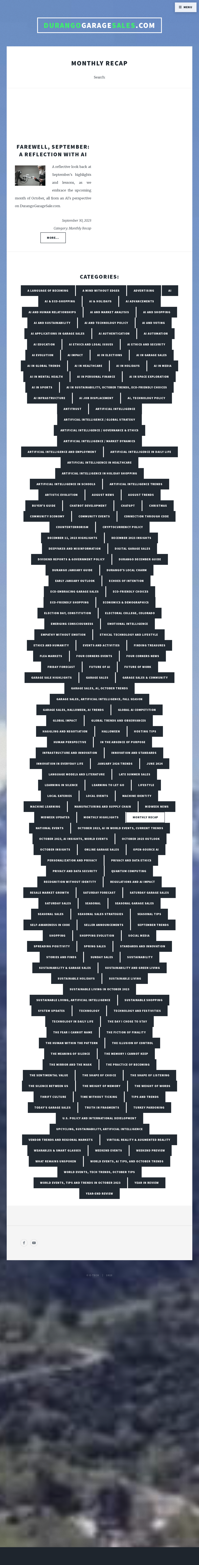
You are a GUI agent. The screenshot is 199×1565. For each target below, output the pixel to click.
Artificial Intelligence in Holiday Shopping (99, 473)
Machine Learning (45, 806)
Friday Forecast (61, 667)
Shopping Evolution (97, 935)
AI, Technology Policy (146, 398)
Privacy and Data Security (75, 871)
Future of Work (137, 667)
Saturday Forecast (99, 892)
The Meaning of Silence (70, 1054)
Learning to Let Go (108, 785)
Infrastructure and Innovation (69, 753)
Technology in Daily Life (73, 1021)
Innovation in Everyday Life (59, 763)
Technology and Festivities (137, 1011)
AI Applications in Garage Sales (58, 333)
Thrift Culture (53, 1097)
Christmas (158, 505)
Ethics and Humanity (51, 645)
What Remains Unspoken (55, 1161)
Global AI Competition (137, 710)
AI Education (44, 344)
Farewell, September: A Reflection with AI (53, 150)
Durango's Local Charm (127, 570)
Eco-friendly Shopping (69, 602)
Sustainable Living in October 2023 (99, 989)
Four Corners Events (94, 656)
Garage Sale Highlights (51, 677)
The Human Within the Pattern (72, 1043)
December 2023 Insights (131, 538)
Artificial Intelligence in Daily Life (140, 452)
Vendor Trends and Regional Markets (61, 1140)
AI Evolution (42, 355)
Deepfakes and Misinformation (75, 548)
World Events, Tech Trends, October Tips (99, 1172)
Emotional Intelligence (127, 624)
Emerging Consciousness (72, 624)
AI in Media (163, 366)
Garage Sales (97, 677)
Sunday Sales (102, 957)
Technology (89, 1011)
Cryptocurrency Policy (123, 527)
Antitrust (72, 409)
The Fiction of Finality (126, 1032)
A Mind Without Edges (101, 290)
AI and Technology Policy (106, 323)
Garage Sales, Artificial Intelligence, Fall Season (99, 699)
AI (169, 290)
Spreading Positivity (52, 946)
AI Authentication (114, 333)
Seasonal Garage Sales (134, 903)
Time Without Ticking (98, 1097)
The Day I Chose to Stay (127, 1021)
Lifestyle (146, 785)
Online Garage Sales (101, 849)
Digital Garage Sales (132, 548)
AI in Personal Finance (96, 376)
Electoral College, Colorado (130, 613)
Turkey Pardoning (149, 1107)
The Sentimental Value (49, 1075)
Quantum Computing (128, 871)
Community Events (94, 516)
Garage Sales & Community (145, 677)
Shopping (57, 935)
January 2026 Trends (115, 763)
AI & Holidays (100, 301)
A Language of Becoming (48, 290)
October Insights (55, 849)
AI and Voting (153, 323)
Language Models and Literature (77, 774)
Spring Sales (95, 946)
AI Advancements (140, 301)
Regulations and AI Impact (132, 882)
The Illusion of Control (132, 1043)
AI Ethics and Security (146, 344)
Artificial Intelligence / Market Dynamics (99, 441)
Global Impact (65, 720)
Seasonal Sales (51, 914)
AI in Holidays (128, 366)
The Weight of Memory (101, 1086)
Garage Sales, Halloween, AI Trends (73, 710)
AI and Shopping (157, 312)
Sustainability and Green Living (132, 968)
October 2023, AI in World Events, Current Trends (120, 828)
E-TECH (94, 1275)
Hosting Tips (145, 731)
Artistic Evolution (61, 495)
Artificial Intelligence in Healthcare (99, 462)
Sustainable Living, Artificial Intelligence (73, 1000)
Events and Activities (101, 645)
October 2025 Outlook (141, 839)
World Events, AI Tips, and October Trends (127, 1161)
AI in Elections (109, 355)
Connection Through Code (146, 516)
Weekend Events (108, 1150)
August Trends (141, 495)
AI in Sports (42, 387)
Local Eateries (59, 796)
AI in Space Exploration (149, 376)
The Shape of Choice (99, 1075)
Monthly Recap (145, 817)
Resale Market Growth (49, 892)
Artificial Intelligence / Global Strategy (99, 419)
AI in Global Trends (43, 366)
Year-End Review (99, 1193)
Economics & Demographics (126, 602)
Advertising (144, 290)
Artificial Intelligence (115, 409)
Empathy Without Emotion (63, 634)
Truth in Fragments (102, 1107)
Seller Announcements (104, 925)
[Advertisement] (53, 119)
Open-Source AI (146, 849)
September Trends (153, 925)
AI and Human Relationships (52, 312)
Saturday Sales (58, 903)
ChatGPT (128, 505)
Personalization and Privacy (72, 860)
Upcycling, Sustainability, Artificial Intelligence (99, 1129)
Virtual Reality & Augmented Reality (138, 1140)
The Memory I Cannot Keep (126, 1054)
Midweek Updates (55, 817)
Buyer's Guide (44, 505)
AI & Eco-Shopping (60, 301)
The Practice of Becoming (128, 1064)
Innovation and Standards (134, 753)
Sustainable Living (125, 978)
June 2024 (155, 763)
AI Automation (156, 333)
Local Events (97, 796)
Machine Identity (137, 796)
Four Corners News (142, 656)
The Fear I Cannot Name (73, 1032)
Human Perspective (70, 742)
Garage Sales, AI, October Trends (99, 688)
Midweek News (157, 806)
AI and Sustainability (52, 323)
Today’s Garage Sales (52, 1107)
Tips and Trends (145, 1097)
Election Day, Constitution (67, 613)
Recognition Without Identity (70, 882)
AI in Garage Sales (151, 355)
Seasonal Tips (149, 914)
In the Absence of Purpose (122, 742)
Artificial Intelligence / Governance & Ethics (99, 430)
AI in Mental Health (46, 376)
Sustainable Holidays (76, 978)
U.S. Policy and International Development (99, 1118)
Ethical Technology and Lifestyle (129, 634)
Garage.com (99, 25)
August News (103, 495)
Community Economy (47, 516)
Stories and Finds (61, 957)
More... (53, 238)
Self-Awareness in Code (50, 925)
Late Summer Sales (134, 774)
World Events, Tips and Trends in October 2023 (80, 1183)
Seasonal (93, 903)
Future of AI (99, 667)
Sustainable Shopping (144, 1000)
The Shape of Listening (150, 1075)
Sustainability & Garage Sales (65, 968)
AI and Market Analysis (109, 312)
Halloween (111, 731)
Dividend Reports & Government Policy (71, 559)
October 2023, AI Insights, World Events (73, 839)
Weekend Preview (150, 1150)
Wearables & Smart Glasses (57, 1150)
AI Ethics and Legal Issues (91, 344)
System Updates (51, 1011)
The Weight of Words (152, 1086)
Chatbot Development (88, 505)
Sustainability (140, 957)
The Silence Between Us (48, 1086)
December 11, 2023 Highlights (72, 538)
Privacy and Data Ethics (131, 860)
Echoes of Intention (126, 581)
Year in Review (146, 1183)
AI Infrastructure (49, 398)
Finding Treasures (149, 645)
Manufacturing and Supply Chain (102, 806)
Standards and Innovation (142, 946)
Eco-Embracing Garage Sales (74, 591)
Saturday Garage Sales (149, 892)
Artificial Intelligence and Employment (62, 452)
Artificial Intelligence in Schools (66, 484)
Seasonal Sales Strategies (100, 914)
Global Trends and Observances (118, 720)
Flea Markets (51, 656)
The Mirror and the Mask (70, 1064)
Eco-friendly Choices (131, 591)
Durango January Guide (72, 570)
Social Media (139, 935)
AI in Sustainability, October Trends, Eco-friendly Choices (117, 387)
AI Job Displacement (96, 398)
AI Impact (75, 355)
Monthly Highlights (101, 817)
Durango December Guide (140, 559)
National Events (50, 828)
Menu (188, 7)
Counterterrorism (72, 527)
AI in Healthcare (88, 366)
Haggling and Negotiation (65, 731)
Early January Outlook (75, 581)
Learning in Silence (61, 785)
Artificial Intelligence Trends (136, 484)
